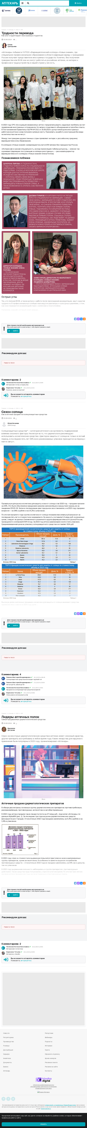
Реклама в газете (51, 1062)
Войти (79, 3)
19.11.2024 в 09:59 (29, 952)
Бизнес (5, 1066)
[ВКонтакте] (81, 319)
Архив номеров (50, 1058)
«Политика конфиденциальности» (43, 1085)
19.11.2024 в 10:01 (29, 388)
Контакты (48, 1071)
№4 (22, 29)
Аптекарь (11, 29)
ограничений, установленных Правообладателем (60, 1105)
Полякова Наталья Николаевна (17, 382)
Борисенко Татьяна (13, 388)
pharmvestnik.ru (46, 1108)
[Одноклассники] (84, 319)
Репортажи (49, 1033)
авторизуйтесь (26, 396)
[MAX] (78, 319)
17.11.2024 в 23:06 (39, 682)
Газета (47, 1050)
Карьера (6, 1054)
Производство (8, 1041)
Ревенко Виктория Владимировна (18, 677)
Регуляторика (8, 1037)
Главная (3, 29)
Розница (6, 1045)
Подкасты (48, 1041)
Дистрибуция (8, 1050)
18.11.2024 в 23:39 (37, 382)
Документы (7, 1062)
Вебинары (48, 1037)
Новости (6, 1033)
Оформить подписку (52, 1054)
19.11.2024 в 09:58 (29, 693)
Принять (43, 1124)
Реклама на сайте (51, 1066)
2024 (17, 29)
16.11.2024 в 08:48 (39, 677)
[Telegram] (75, 319)
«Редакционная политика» (43, 1088)
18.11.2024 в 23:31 (37, 687)
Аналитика (7, 1058)
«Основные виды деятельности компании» (43, 1086)
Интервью (48, 1045)
